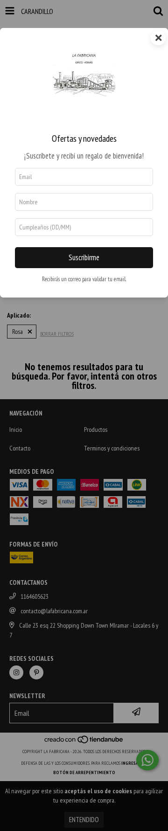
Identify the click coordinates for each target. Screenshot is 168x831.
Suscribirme (84, 257)
